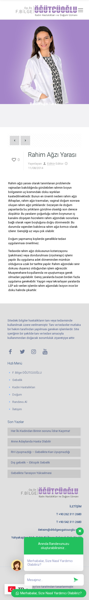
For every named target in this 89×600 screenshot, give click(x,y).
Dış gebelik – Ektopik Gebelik (30, 462)
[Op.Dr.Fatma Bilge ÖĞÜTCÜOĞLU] (44, 10)
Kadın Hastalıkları (23, 387)
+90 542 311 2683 (70, 522)
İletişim (17, 409)
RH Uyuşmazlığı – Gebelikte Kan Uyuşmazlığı (40, 452)
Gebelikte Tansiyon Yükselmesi (31, 473)
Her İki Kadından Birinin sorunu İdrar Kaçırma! (40, 431)
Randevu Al (19, 402)
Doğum (17, 394)
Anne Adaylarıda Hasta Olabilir (31, 441)
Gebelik (17, 380)
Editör (51, 163)
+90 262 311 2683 (70, 514)
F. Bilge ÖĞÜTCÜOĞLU (27, 372)
